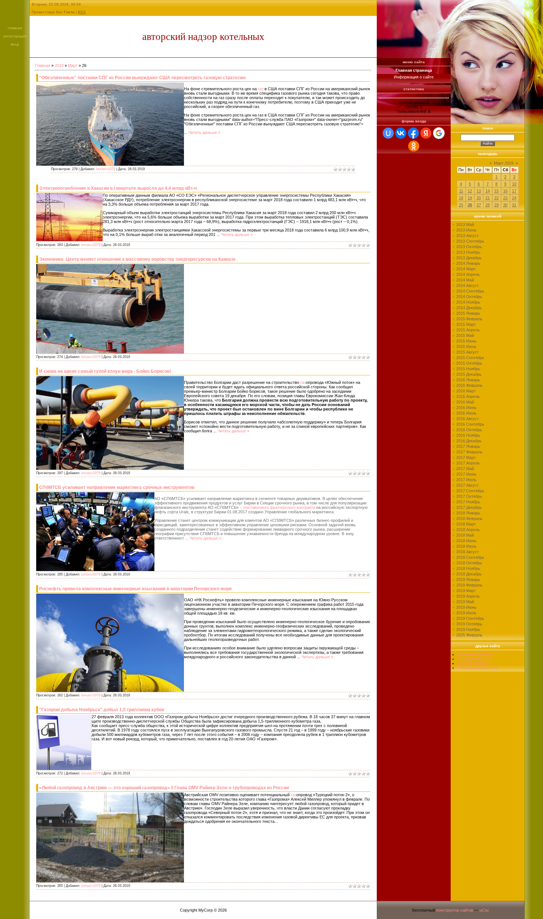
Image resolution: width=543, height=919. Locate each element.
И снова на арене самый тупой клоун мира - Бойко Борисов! (105, 371)
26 (470, 205)
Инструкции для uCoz (478, 667)
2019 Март (466, 590)
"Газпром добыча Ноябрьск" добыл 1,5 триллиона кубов (101, 709)
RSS (82, 12)
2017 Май (465, 468)
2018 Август (467, 552)
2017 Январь (468, 446)
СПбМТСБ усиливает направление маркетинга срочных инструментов (116, 487)
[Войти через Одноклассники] (413, 146)
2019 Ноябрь (468, 629)
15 (496, 191)
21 (487, 198)
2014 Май (465, 280)
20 (479, 198)
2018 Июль (466, 546)
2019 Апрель (468, 596)
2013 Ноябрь (468, 252)
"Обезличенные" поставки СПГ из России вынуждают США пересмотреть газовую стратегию (142, 77)
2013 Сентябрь (470, 241)
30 (505, 205)
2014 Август (467, 285)
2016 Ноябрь (468, 435)
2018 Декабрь (469, 574)
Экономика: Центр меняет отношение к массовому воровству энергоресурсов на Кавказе (137, 259)
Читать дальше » (204, 132)
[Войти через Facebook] (413, 133)
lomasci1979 (105, 169)
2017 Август (467, 485)
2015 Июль (466, 346)
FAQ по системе (473, 663)
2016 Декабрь (469, 441)
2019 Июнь (466, 607)
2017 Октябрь (469, 496)
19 (470, 198)
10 (514, 184)
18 (461, 198)
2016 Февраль (469, 385)
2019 (59, 65)
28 (487, 205)
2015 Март (466, 324)
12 (470, 191)
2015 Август (467, 352)
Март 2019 (503, 163)
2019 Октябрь (469, 624)
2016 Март (466, 391)
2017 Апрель (468, 463)
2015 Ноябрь (468, 368)
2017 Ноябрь (468, 502)
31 (514, 205)
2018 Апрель (468, 529)
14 (487, 191)
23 (505, 198)
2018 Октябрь (469, 563)
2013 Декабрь (469, 258)
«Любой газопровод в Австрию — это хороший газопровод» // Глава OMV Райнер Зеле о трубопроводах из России (164, 787)
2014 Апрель (468, 274)
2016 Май (465, 402)
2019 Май (465, 601)
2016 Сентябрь (470, 424)
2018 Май (465, 535)
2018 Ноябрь (468, 568)
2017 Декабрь (469, 507)
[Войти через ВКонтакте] (400, 133)
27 (479, 205)
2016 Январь (468, 380)
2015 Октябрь (469, 363)
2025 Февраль (469, 635)
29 (496, 205)
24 (514, 198)
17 (514, 191)
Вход (15, 44)
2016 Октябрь (469, 430)
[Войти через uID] (388, 133)
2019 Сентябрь (470, 618)
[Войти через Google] (439, 133)
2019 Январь (468, 579)
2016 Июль (466, 413)
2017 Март (466, 457)
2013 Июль (466, 230)
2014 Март (466, 269)
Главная (15, 28)
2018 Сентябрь (470, 557)
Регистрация (15, 36)
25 (461, 205)
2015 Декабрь (469, 374)
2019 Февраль (469, 585)
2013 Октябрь (469, 246)
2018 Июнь (466, 540)
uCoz (484, 910)
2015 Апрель (468, 330)
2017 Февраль (469, 452)
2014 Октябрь (469, 296)
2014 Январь (468, 263)
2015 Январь (468, 313)
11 (461, 191)
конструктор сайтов (454, 910)
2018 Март (466, 524)
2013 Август (467, 235)
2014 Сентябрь (470, 291)
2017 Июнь (466, 474)
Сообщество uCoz (475, 658)
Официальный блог (476, 654)
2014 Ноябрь (468, 302)
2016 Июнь (466, 407)
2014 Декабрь (469, 307)
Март (73, 65)
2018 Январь (468, 513)
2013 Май (465, 224)
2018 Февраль (469, 518)
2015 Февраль (469, 319)
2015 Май (465, 335)
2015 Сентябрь (470, 357)
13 (479, 191)
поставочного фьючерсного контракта (279, 507)
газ (260, 89)
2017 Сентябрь (470, 491)
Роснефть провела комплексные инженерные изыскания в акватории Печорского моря (135, 588)
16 (505, 191)
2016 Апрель (468, 396)
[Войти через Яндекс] (425, 133)
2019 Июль (466, 613)
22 (496, 198)
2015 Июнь (466, 341)
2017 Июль (466, 479)
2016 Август (467, 418)
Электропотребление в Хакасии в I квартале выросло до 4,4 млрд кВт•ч (118, 188)
